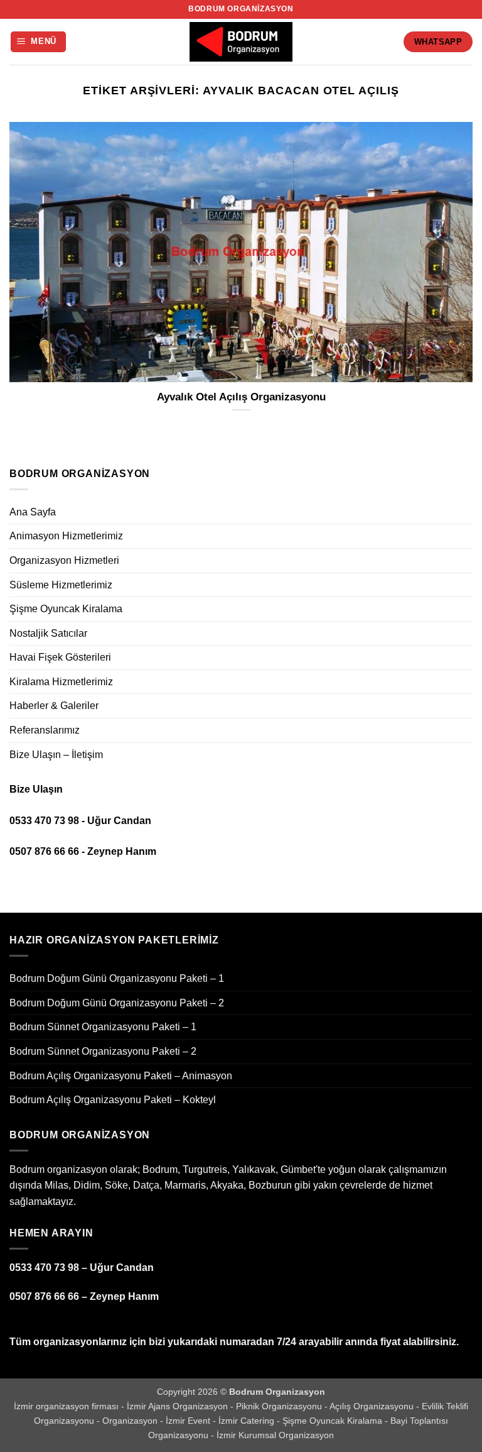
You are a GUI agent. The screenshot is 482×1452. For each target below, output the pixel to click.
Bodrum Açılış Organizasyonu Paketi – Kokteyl (112, 1099)
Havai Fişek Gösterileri (60, 657)
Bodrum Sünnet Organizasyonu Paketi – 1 (102, 1026)
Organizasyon (131, 1421)
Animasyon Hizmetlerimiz (66, 536)
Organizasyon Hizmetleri (64, 560)
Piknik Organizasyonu (280, 1406)
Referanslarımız (44, 730)
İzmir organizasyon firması (67, 1406)
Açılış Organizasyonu (372, 1406)
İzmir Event (189, 1421)
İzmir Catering (247, 1421)
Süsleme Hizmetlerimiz (60, 585)
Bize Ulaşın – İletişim (56, 754)
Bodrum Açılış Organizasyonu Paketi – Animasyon (120, 1075)
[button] (39, 41)
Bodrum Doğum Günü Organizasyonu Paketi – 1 (116, 978)
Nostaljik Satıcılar (48, 633)
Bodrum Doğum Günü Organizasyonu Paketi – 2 (116, 1003)
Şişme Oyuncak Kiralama (65, 608)
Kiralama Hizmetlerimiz (61, 681)
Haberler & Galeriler (54, 705)
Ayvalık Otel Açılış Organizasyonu (241, 397)
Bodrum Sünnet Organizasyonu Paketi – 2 (102, 1051)
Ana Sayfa (32, 512)
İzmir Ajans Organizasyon (178, 1406)
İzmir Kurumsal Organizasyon (275, 1435)
